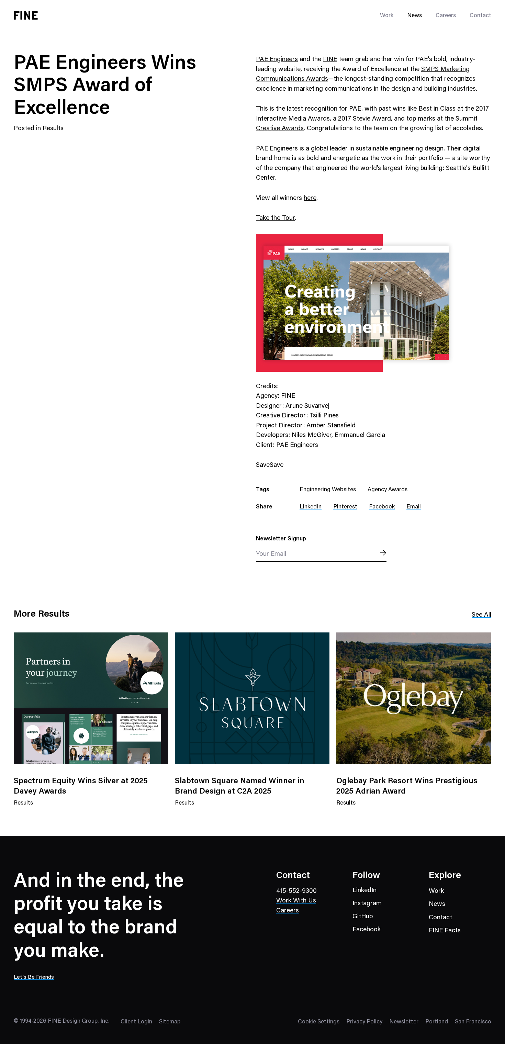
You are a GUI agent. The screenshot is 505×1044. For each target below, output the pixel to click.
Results (53, 128)
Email (413, 507)
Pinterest (345, 507)
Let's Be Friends (34, 977)
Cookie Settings (318, 1022)
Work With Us (296, 901)
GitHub (362, 916)
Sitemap (169, 1022)
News (414, 16)
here (310, 198)
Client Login (136, 1022)
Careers (446, 16)
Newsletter (403, 1022)
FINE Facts (445, 931)
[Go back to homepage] (26, 15)
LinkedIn (311, 507)
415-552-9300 (296, 891)
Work (436, 891)
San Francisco (473, 1022)
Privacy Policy (364, 1022)
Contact (480, 16)
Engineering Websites (328, 490)
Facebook (382, 507)
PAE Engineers (277, 59)
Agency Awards (387, 490)
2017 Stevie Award (364, 119)
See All (481, 615)
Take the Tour (275, 218)
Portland (436, 1022)
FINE (330, 59)
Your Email (271, 554)
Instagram (367, 903)
